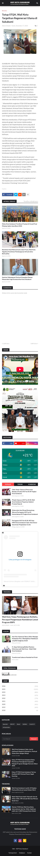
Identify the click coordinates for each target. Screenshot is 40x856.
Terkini (20, 484)
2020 (20, 704)
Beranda (4, 10)
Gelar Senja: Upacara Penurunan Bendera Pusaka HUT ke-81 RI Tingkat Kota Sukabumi (24, 491)
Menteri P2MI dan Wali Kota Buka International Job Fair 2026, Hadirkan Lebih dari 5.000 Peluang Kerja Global (24, 809)
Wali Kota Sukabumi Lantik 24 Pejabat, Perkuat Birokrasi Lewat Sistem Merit (24, 789)
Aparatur (5, 724)
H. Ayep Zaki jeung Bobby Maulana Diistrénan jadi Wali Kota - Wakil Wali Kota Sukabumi (24, 649)
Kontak (29, 853)
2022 (20, 698)
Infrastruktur (6, 727)
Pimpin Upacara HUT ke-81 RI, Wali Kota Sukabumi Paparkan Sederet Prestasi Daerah (23, 502)
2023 (20, 695)
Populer (8, 484)
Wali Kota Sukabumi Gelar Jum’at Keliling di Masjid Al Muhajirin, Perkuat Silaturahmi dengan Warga (24, 751)
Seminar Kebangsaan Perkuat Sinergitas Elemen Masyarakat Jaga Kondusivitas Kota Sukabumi (17, 278)
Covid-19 (32, 724)
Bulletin (25, 724)
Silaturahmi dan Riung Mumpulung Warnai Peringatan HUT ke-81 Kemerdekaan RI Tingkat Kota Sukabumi (25, 512)
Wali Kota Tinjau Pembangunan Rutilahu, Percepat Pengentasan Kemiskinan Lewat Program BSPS (20, 619)
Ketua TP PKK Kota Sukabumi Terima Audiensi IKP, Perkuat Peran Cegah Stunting (24, 774)
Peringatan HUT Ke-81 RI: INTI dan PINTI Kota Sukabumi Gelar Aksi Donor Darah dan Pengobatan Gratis (24, 522)
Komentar (32, 484)
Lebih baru (6, 343)
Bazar (18, 724)
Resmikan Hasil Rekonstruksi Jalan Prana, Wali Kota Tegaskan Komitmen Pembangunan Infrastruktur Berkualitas (18, 251)
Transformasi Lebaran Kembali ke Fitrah (25, 657)
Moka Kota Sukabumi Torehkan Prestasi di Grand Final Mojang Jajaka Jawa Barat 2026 (19, 225)
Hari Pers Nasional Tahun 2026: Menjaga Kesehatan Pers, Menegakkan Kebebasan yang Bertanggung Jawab (25, 638)
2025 (20, 689)
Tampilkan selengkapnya (31, 201)
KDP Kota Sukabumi (22, 849)
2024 (20, 692)
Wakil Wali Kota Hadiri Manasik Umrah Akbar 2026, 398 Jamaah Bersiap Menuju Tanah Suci (25, 798)
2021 (20, 701)
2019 (20, 707)
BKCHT (12, 724)
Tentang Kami (13, 853)
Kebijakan (22, 853)
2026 (20, 686)
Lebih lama (34, 343)
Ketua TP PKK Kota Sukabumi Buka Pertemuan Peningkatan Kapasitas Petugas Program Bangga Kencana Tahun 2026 (25, 763)
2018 (20, 710)
